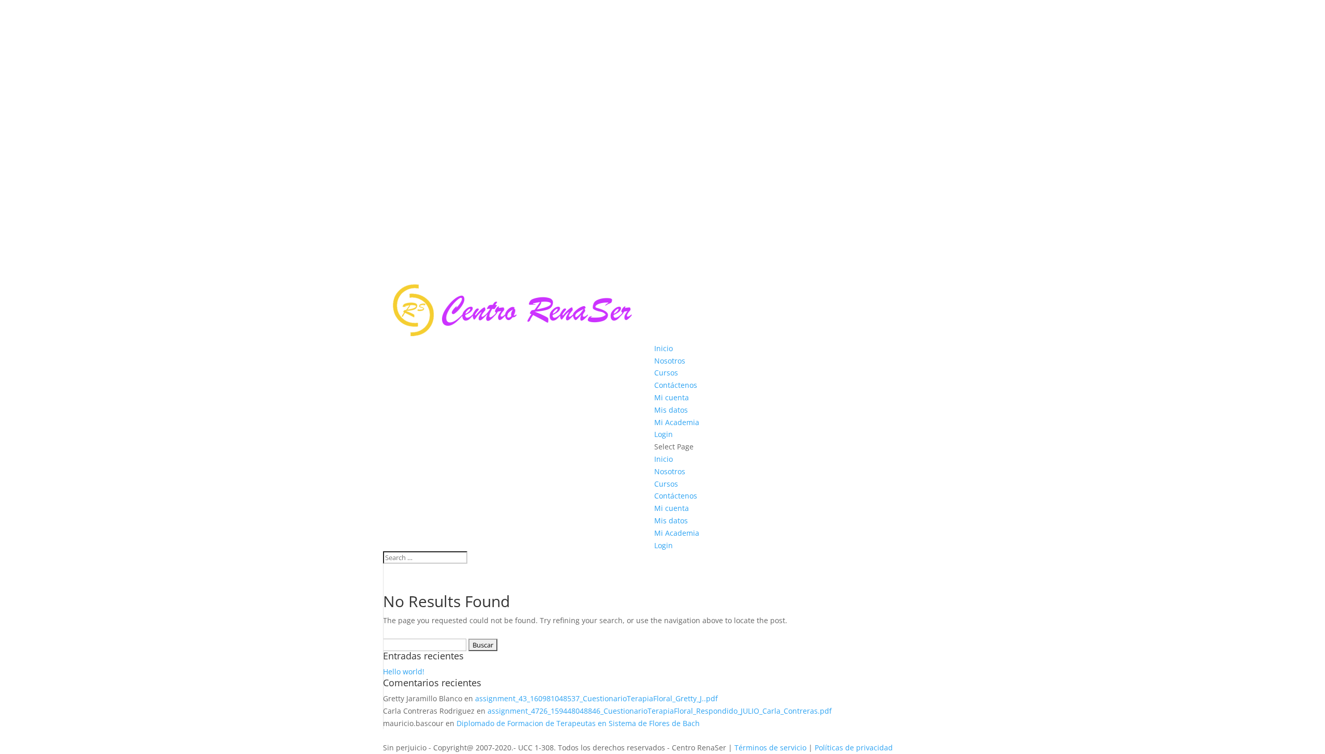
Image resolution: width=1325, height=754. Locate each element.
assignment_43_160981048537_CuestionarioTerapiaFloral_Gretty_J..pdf (596, 698)
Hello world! (403, 671)
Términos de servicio (770, 747)
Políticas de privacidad (855, 747)
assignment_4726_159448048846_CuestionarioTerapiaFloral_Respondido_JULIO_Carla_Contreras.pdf (660, 711)
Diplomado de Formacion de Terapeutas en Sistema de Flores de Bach (578, 723)
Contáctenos (675, 385)
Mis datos (671, 410)
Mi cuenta (671, 397)
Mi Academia (676, 422)
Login (663, 434)
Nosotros (669, 361)
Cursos (666, 373)
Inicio (663, 348)
